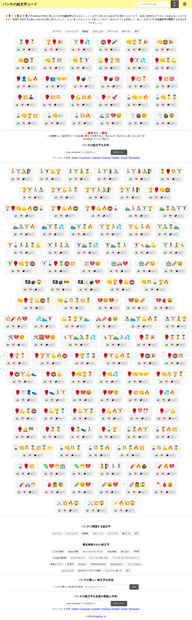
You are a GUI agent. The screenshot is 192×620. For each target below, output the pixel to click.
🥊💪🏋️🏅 (83, 410)
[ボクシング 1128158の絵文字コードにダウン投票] (145, 363)
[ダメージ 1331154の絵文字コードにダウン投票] (163, 123)
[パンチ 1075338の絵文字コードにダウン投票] (52, 123)
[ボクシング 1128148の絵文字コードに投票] (45, 381)
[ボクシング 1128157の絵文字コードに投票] (131, 418)
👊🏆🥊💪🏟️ (121, 281)
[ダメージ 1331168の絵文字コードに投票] (157, 474)
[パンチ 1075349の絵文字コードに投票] (130, 86)
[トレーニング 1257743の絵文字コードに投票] (79, 253)
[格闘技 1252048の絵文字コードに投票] (122, 455)
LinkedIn (96, 158)
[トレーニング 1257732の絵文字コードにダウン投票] (30, 197)
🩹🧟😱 (137, 484)
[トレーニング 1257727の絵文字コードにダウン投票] (113, 345)
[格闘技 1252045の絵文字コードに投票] (13, 271)
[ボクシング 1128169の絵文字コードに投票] (138, 345)
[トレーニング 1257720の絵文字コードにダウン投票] (136, 179)
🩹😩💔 (109, 484)
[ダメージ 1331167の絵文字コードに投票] (25, 289)
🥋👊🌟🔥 (137, 97)
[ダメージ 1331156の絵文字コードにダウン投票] (104, 326)
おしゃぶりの (68, 570)
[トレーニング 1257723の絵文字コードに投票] (130, 216)
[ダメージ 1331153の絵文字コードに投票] (46, 474)
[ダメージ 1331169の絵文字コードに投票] (130, 123)
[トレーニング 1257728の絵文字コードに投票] (50, 253)
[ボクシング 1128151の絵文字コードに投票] (162, 179)
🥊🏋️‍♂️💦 (137, 60)
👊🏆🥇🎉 (137, 41)
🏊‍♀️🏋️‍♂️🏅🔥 (81, 226)
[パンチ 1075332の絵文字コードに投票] (47, 86)
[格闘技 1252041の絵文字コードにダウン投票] (21, 216)
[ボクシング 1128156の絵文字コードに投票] (108, 363)
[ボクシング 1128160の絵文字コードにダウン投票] (107, 400)
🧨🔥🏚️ (138, 466)
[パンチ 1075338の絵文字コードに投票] (46, 123)
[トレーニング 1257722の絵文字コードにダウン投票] (21, 253)
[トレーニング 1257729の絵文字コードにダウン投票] (72, 326)
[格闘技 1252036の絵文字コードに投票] (61, 455)
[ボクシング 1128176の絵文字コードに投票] (103, 418)
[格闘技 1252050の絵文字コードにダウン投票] (134, 437)
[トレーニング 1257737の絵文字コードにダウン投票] (113, 253)
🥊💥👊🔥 (138, 392)
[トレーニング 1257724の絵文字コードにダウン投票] (171, 253)
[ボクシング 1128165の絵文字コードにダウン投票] (136, 400)
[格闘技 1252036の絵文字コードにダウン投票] (67, 455)
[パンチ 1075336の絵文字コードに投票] (101, 105)
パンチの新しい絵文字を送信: (68, 587)
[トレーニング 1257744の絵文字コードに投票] (99, 179)
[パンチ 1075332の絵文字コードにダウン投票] (53, 86)
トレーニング (72, 31)
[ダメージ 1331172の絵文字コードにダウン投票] (171, 271)
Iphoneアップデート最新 (89, 570)
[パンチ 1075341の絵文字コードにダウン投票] (78, 105)
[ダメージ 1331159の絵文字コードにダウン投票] (106, 308)
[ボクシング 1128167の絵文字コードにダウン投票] (50, 437)
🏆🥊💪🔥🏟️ (64, 208)
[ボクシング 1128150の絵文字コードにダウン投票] (23, 474)
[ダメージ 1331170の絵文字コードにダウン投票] (161, 308)
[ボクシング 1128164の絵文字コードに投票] (8, 363)
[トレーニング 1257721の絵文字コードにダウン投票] (41, 326)
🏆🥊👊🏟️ (159, 189)
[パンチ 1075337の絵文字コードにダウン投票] (24, 49)
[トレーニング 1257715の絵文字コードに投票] (131, 234)
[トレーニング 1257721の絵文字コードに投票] (36, 326)
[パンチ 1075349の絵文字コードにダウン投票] (136, 86)
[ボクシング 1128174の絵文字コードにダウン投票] (80, 400)
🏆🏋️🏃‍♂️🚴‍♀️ (33, 189)
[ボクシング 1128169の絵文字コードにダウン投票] (144, 345)
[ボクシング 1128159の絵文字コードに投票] (18, 400)
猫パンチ (126, 31)
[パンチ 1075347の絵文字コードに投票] (74, 123)
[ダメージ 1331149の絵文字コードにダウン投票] (24, 492)
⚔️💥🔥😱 (68, 503)
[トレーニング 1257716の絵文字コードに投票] (165, 216)
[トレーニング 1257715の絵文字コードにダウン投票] (136, 234)
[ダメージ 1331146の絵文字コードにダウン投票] (134, 308)
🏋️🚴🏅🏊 (168, 226)
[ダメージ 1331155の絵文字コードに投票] (8, 326)
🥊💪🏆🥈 (54, 410)
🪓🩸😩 (164, 484)
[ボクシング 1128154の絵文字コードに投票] (77, 363)
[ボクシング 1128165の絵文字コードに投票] (130, 400)
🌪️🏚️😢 (138, 115)
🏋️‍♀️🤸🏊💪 (145, 245)
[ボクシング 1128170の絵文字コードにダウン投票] (107, 381)
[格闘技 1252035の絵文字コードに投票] (50, 271)
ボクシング (98, 31)
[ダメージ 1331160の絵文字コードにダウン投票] (107, 123)
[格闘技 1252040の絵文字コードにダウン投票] (30, 455)
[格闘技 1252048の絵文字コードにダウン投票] (127, 455)
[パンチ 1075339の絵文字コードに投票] (157, 86)
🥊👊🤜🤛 (138, 374)
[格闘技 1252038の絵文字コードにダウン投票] (71, 308)
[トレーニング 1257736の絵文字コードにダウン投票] (107, 234)
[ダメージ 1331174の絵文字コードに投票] (74, 492)
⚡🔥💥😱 (124, 503)
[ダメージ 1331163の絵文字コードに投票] (116, 510)
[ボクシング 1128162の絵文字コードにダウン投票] (166, 381)
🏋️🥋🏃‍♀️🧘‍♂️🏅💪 (24, 245)
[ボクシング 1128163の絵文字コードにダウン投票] (80, 418)
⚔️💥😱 (96, 503)
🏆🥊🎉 (54, 41)
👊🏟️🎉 (165, 41)
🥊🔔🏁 (25, 429)
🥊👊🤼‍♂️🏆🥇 (169, 374)
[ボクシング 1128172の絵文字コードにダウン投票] (52, 400)
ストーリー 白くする (99, 558)
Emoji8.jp (98, 616)
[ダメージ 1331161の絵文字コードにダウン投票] (136, 474)
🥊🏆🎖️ (17, 355)
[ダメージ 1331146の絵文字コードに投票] (128, 308)
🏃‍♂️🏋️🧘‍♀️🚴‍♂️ (107, 171)
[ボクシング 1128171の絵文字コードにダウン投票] (164, 418)
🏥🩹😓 (147, 263)
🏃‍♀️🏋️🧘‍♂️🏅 (79, 171)
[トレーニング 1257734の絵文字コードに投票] (70, 179)
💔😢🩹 (136, 300)
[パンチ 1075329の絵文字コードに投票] (101, 49)
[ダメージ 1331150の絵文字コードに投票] (138, 271)
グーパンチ (113, 31)
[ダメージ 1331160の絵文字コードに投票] (102, 123)
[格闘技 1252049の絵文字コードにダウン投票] (31, 308)
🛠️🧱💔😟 (44, 337)
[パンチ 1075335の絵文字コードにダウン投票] (78, 68)
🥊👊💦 (109, 374)
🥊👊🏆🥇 (81, 374)
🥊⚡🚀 (109, 97)
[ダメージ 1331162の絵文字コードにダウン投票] (52, 492)
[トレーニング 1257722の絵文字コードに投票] (15, 253)
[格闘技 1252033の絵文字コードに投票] (17, 418)
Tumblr (124, 158)
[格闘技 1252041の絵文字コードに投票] (16, 216)
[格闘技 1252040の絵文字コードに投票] (24, 455)
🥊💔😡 (83, 392)
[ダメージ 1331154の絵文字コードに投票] (157, 123)
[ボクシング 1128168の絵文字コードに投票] (46, 418)
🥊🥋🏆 (109, 429)
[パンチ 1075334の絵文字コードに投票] (17, 105)
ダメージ (57, 31)
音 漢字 (70, 564)
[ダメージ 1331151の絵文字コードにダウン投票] (162, 492)
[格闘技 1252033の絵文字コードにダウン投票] (22, 418)
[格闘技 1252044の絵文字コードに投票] (157, 437)
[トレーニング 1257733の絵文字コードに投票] (136, 253)
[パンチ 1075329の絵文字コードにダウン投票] (106, 49)
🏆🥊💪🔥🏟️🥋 (101, 208)
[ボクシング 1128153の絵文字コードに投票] (158, 400)
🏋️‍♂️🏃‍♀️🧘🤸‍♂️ (173, 245)
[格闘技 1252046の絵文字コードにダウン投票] (162, 455)
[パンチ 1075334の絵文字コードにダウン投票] (22, 105)
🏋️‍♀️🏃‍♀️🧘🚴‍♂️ (58, 245)
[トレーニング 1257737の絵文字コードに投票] (108, 253)
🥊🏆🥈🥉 (85, 355)
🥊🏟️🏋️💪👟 (23, 374)
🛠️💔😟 (16, 337)
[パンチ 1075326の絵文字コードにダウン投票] (81, 86)
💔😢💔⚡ (108, 300)
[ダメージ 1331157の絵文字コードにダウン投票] (86, 289)
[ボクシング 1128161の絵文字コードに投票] (17, 437)
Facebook (85, 158)
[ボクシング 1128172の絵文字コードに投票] (46, 400)
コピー (33, 50)
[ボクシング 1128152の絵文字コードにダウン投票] (78, 437)
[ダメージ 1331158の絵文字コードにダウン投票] (134, 492)
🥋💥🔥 (82, 115)
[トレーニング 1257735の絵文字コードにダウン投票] (21, 234)
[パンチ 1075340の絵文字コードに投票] (157, 49)
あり (128, 570)
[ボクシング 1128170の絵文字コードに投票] (101, 381)
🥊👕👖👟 (26, 392)
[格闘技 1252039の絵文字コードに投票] (42, 363)
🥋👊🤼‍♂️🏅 (70, 447)
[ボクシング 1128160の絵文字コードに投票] (102, 400)
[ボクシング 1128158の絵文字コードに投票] (139, 363)
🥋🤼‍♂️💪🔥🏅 (165, 447)
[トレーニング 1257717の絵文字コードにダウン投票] (107, 474)
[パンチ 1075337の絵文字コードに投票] (18, 49)
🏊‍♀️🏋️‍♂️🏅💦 (53, 226)
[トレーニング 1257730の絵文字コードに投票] (13, 179)
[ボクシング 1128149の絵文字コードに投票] (73, 381)
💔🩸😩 (164, 300)
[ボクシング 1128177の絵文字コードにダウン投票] (172, 345)
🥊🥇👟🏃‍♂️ (81, 429)
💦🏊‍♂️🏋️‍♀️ (44, 318)
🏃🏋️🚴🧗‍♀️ (21, 171)
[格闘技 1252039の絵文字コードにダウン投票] (48, 363)
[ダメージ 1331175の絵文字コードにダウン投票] (89, 271)
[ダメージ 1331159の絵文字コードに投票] (100, 308)
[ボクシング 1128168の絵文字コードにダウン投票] (51, 418)
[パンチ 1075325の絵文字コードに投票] (157, 105)
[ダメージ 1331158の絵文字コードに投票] (129, 492)
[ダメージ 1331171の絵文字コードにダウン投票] (79, 474)
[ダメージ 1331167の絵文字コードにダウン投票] (30, 289)
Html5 (136, 551)
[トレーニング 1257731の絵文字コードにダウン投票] (50, 234)
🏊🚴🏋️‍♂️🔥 (24, 226)
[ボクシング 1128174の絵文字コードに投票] (75, 400)
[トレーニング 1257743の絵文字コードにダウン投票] (84, 253)
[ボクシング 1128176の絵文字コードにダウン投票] (109, 418)
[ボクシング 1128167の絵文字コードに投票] (44, 437)
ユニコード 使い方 (113, 570)
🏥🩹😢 (174, 263)
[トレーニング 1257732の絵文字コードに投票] (24, 197)
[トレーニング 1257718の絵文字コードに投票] (70, 345)
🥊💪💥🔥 (81, 97)
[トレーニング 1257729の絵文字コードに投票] (67, 326)
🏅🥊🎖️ (26, 41)
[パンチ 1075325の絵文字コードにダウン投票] (163, 105)
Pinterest (106, 158)
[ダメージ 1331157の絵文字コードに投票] (80, 289)
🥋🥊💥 (26, 466)
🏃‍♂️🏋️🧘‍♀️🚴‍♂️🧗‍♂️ (139, 171)
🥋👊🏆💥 (27, 115)
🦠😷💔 (82, 466)
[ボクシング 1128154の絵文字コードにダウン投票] (82, 363)
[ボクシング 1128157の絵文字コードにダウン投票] (137, 418)
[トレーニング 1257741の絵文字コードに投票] (160, 234)
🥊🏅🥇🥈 (175, 337)
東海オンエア (56, 564)
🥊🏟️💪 (53, 374)
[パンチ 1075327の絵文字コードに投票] (129, 49)
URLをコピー (119, 152)
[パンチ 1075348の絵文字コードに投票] (18, 68)
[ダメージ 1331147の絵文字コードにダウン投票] (65, 510)
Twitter (75, 158)
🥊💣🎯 (111, 78)
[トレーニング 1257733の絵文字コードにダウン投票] (142, 253)
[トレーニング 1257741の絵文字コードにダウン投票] (165, 234)
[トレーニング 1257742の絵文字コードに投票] (122, 197)
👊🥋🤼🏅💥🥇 (74, 300)
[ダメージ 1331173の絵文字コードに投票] (87, 510)
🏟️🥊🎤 (109, 41)
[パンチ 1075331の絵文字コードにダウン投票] (134, 105)
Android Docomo (98, 564)
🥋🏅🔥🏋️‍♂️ (137, 429)
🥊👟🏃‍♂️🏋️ (55, 392)
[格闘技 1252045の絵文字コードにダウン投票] (18, 271)
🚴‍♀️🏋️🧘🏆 (176, 318)
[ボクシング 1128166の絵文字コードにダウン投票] (20, 381)
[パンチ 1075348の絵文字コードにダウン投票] (23, 68)
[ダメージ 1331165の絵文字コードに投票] (101, 492)
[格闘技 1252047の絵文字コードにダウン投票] (156, 197)
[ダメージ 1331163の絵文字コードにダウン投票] (121, 510)
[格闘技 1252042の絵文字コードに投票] (90, 455)
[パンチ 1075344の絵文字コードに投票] (45, 68)
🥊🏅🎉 (147, 337)
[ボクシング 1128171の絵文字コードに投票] (159, 418)
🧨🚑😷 (27, 484)
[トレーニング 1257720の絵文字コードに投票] (131, 179)
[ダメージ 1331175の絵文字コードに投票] (84, 271)
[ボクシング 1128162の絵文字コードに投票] (161, 381)
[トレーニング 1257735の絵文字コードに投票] (15, 234)
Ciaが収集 (112, 551)
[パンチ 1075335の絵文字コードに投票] (72, 68)
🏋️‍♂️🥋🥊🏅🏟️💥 (58, 263)
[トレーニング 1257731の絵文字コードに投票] (44, 234)
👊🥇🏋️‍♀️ (81, 60)
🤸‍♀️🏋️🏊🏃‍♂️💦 (116, 337)
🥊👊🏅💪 (165, 60)
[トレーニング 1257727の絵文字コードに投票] (108, 345)
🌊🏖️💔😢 (110, 115)
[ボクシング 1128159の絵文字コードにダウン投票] (23, 400)
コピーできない (135, 564)
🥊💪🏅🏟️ (25, 410)
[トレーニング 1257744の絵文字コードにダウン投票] (105, 179)
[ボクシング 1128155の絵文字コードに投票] (129, 381)
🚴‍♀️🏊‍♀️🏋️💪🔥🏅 (141, 318)
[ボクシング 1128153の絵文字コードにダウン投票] (164, 400)
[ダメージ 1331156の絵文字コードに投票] (98, 326)
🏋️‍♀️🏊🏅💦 (87, 245)
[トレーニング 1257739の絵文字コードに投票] (73, 234)
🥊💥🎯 (166, 78)
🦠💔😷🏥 (54, 466)
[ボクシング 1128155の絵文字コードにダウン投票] (135, 381)
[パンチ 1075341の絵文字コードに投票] (72, 105)
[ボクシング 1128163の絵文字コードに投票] (75, 418)
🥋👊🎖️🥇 (166, 97)
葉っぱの (125, 551)
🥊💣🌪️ (83, 78)
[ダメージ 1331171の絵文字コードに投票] (74, 474)
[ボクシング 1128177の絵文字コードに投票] (167, 345)
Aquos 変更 (73, 551)
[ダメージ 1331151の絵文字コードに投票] (156, 492)
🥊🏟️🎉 (147, 355)
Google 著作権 (59, 558)
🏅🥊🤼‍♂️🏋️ (171, 171)
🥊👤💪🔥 (27, 78)
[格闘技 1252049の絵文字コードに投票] (26, 308)
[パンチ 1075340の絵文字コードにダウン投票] (162, 49)
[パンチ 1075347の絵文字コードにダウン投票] (79, 123)
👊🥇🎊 (53, 60)
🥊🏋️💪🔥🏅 (117, 355)
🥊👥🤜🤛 (55, 78)
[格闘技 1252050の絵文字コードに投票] (129, 437)
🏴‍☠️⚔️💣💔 (89, 281)
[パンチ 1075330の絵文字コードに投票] (157, 68)
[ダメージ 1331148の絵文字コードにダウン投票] (58, 289)
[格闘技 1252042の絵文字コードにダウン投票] (96, 455)
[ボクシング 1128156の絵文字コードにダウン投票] (114, 363)
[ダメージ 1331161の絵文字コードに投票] (130, 474)
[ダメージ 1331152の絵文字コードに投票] (36, 345)
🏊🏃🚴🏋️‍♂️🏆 (139, 208)
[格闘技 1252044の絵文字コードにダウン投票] (163, 437)
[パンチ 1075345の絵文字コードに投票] (103, 86)
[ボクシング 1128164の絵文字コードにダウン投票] (14, 363)
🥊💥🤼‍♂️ (52, 97)
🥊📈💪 (167, 410)
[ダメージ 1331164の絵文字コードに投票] (111, 271)
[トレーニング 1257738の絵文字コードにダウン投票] (173, 326)
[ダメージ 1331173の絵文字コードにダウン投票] (93, 510)
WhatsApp (134, 158)
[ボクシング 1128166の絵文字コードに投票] (14, 381)
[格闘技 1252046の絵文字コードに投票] (156, 455)
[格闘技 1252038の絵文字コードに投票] (66, 308)
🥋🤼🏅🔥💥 (130, 447)
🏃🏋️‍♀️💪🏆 (50, 171)
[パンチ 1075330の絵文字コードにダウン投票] (162, 68)
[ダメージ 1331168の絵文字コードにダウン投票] (163, 474)
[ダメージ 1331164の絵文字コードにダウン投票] (117, 271)
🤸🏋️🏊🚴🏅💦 (79, 337)
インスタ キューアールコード (126, 558)
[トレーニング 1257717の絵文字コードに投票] (102, 474)
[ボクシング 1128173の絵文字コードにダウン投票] (106, 437)
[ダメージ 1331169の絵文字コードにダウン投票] (136, 123)
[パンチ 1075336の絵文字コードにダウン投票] (106, 105)
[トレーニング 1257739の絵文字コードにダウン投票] (79, 234)
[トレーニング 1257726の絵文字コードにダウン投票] (96, 197)
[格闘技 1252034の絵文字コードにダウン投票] (152, 289)
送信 (134, 587)
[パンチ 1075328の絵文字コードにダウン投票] (50, 105)
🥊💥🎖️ (138, 78)
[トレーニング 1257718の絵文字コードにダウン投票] (76, 345)
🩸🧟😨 (55, 484)
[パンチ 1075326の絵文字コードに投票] (75, 86)
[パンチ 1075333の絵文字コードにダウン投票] (106, 68)
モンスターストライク (93, 551)
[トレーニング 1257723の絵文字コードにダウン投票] (136, 216)
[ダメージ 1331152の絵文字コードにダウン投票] (41, 345)
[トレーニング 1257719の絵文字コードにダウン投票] (61, 197)
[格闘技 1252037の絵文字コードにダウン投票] (61, 216)
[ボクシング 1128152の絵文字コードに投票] (72, 437)
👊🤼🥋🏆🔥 (155, 281)
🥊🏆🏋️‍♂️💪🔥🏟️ (51, 355)
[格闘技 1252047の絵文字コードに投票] (151, 197)
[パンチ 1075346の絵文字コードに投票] (46, 49)
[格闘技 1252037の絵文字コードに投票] (56, 216)
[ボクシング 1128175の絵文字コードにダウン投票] (172, 363)
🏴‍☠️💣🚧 (60, 281)
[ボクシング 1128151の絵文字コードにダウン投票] (168, 179)
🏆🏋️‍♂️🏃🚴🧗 (99, 189)
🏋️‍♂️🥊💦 (81, 41)
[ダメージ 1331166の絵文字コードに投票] (8, 345)
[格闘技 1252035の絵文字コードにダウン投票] (55, 271)
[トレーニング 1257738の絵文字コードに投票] (167, 326)
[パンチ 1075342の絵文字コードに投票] (18, 123)
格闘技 (85, 31)
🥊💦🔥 (166, 392)
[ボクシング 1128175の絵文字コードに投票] (167, 363)
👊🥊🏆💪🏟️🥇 (34, 300)
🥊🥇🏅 (52, 429)
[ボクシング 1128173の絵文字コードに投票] (101, 437)
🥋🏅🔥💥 (166, 429)
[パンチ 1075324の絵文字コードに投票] (73, 49)
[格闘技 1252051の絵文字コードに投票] (93, 216)
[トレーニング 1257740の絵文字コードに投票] (41, 179)
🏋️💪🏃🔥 (139, 226)
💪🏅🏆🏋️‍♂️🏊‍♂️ (75, 318)
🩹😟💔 (82, 484)
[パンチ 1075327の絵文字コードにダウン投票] (134, 49)
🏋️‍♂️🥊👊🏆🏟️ (21, 263)
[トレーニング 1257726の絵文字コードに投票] (90, 197)
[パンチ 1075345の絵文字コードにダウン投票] (108, 86)
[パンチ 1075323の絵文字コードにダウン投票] (24, 86)
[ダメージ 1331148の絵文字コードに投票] (52, 289)
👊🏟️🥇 (26, 60)
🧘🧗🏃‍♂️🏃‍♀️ (110, 466)
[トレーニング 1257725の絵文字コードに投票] (133, 326)
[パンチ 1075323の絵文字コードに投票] (18, 86)
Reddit (115, 158)
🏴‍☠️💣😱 (33, 281)
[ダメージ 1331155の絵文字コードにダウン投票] (13, 326)
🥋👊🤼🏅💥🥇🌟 (32, 447)
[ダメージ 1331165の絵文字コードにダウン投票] (107, 492)
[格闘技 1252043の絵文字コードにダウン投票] (118, 289)
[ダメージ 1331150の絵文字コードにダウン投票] (144, 271)
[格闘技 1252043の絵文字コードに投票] (112, 289)
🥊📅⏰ (140, 410)
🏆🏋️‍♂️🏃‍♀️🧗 (130, 189)
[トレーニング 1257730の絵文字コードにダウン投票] (18, 179)
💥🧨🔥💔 (16, 318)
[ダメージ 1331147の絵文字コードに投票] (59, 510)
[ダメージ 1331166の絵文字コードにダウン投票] (13, 345)
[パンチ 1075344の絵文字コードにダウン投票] (50, 68)
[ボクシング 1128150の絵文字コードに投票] (18, 474)
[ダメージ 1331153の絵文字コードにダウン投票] (51, 474)
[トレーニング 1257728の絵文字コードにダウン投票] (55, 253)
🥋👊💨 (55, 115)
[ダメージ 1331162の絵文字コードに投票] (46, 492)
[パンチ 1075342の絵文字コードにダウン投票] (24, 123)
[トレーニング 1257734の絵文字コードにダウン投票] (76, 179)
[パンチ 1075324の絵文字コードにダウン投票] (79, 49)
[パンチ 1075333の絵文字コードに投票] (101, 68)
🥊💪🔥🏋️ (112, 410)
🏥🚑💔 (119, 263)
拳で (137, 31)
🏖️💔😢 (92, 263)
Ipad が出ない (117, 564)
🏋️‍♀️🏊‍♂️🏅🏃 (116, 245)
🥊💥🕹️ (25, 97)
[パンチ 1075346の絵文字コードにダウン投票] (51, 49)
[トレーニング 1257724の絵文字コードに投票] (165, 253)
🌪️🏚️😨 (166, 115)
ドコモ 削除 (58, 551)
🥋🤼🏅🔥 (99, 447)
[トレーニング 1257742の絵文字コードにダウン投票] (127, 197)
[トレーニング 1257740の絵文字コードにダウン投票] (47, 179)
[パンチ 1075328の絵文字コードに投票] (44, 105)
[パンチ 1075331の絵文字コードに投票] (129, 105)
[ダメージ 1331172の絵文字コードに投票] (166, 271)
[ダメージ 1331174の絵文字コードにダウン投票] (79, 492)
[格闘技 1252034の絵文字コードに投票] (146, 289)
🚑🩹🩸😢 (107, 318)
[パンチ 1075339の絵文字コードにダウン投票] (163, 86)
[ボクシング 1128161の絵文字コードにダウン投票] (22, 437)
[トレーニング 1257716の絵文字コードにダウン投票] (170, 216)
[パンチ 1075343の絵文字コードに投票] (129, 68)
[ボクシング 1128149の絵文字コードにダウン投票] (79, 381)
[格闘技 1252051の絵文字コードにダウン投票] (99, 216)
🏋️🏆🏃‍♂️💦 (110, 226)
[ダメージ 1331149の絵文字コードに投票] (19, 492)
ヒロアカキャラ (78, 558)
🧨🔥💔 (166, 466)
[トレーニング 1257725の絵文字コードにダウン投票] (138, 326)
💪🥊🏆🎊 (109, 60)
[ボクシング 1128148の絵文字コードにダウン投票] (50, 381)
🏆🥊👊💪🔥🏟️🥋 (24, 208)
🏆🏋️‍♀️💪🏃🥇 (64, 189)
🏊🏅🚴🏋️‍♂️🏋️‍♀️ (173, 208)
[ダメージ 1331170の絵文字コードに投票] (156, 308)
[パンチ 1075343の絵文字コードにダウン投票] (134, 68)
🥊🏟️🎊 (175, 355)
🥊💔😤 (110, 392)
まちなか (82, 564)
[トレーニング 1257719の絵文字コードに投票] (56, 197)
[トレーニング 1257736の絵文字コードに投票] (102, 234)
